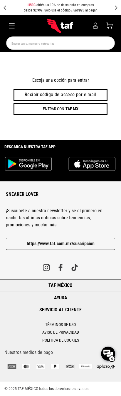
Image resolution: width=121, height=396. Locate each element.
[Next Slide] (116, 7)
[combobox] (60, 43)
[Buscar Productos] (106, 43)
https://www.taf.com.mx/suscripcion (61, 243)
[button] (60, 7)
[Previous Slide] (5, 7)
